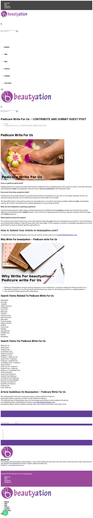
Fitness (7, 68)
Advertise (7, 6)
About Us (7, 3)
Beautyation (28, 474)
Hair (5, 61)
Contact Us (7, 7)
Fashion (7, 76)
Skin (5, 54)
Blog (5, 4)
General (8, 437)
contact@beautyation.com (67, 235)
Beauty (6, 47)
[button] (5, 512)
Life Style (7, 83)
